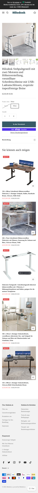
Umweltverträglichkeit (9, 413)
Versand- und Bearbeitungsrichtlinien (28, 428)
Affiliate (4, 455)
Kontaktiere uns (7, 416)
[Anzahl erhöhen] (13, 116)
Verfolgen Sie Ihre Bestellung (7, 421)
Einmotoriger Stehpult (9, 440)
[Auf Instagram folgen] (14, 462)
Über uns (4, 409)
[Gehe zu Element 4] (25, 62)
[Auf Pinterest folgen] (19, 462)
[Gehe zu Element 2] (12, 62)
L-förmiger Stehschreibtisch (7, 451)
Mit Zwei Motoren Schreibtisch (7, 445)
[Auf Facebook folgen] (3, 462)
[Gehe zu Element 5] (32, 62)
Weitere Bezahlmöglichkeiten (19, 132)
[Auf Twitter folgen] (8, 462)
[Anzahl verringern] (4, 116)
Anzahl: (4, 112)
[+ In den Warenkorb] (33, 186)
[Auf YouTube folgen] (25, 462)
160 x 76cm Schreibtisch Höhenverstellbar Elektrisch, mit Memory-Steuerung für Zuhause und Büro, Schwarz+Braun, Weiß (19, 240)
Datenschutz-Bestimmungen (25, 410)
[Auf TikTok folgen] (30, 462)
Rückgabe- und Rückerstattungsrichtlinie (28, 422)
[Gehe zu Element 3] (19, 62)
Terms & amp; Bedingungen (25, 416)
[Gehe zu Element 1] (5, 62)
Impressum (5, 426)
